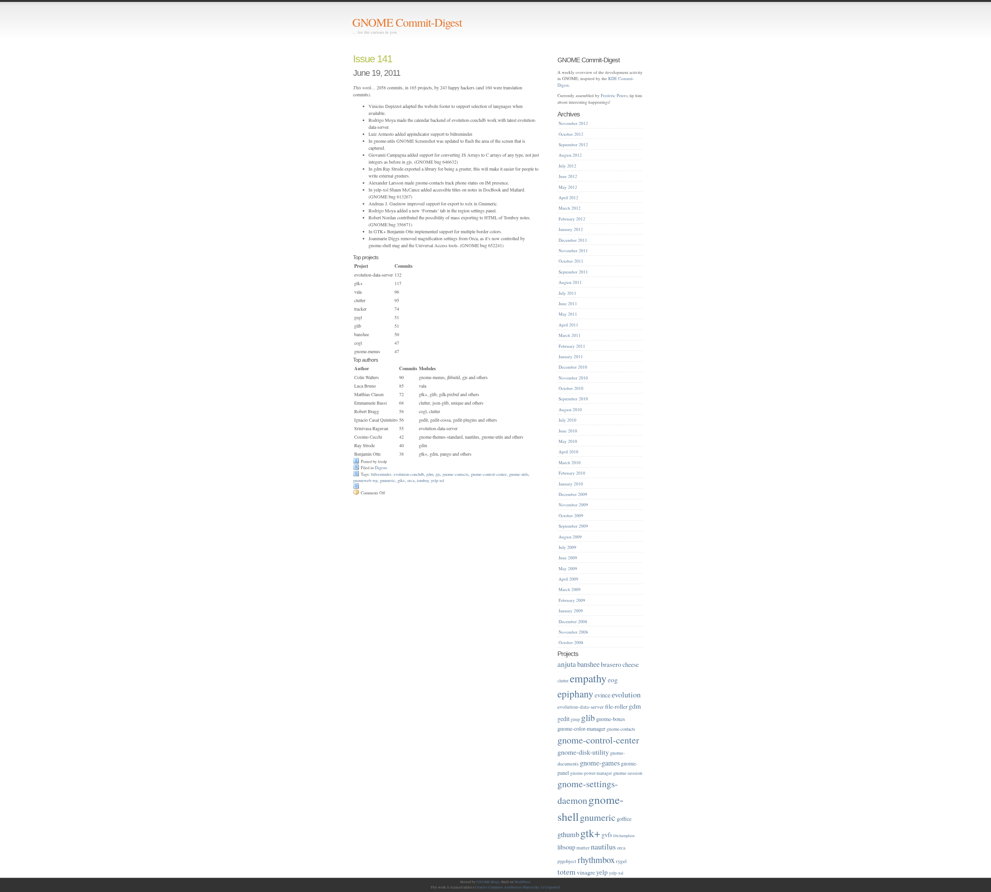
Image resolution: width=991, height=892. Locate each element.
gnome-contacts (455, 474)
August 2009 (570, 537)
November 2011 (573, 250)
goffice (624, 818)
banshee (588, 664)
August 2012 (570, 155)
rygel (621, 861)
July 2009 (567, 547)
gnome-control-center (489, 474)
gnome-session (627, 773)
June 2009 (568, 557)
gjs (437, 474)
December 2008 (573, 621)
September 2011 (573, 272)
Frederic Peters (614, 95)
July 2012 (567, 166)
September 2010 (573, 399)
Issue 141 (372, 59)
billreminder (381, 474)
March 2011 (570, 335)
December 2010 (573, 367)
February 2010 (572, 473)
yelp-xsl (437, 480)
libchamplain (623, 835)
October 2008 (571, 642)
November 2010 (573, 378)
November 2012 (573, 123)
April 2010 (568, 452)
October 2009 (571, 515)
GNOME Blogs (488, 882)
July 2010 (567, 420)
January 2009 (571, 610)
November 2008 (573, 632)
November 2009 (573, 505)
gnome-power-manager (591, 773)
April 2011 (568, 325)
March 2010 (570, 462)
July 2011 (567, 293)
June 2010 (568, 431)
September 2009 (573, 526)
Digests (381, 467)
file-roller (616, 706)
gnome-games (600, 762)
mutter (583, 847)
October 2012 (571, 134)
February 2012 (572, 219)
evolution (626, 694)
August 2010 (570, 409)
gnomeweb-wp (365, 480)
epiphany (575, 693)
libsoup (566, 847)
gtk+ (401, 480)
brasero (611, 664)
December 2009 (573, 494)
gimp (575, 719)
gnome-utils (518, 474)
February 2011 (572, 346)
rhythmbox (596, 859)
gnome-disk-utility (583, 752)
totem (566, 871)
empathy (588, 678)
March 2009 (570, 589)
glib (588, 717)
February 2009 (572, 600)
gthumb (568, 834)
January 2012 (571, 229)
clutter (563, 681)
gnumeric (387, 480)
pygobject (566, 861)
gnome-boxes (610, 719)
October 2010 (571, 388)
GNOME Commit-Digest (407, 22)
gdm (429, 474)
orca (411, 480)
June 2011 (568, 303)
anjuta (566, 664)
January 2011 (571, 356)
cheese (630, 664)
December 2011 (573, 240)
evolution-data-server (580, 706)
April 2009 (568, 579)
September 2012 (573, 144)
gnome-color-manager (581, 728)
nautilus (603, 846)
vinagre (586, 872)
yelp (602, 872)
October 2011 (571, 261)
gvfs (607, 834)
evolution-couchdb (409, 474)
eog (613, 679)
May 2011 (568, 314)
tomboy (423, 480)
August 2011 (570, 282)
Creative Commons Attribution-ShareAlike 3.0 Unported (517, 887)
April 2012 (568, 197)
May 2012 (568, 187)
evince (602, 695)
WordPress (522, 882)
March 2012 (570, 208)
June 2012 (568, 176)
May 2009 (568, 568)
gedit (563, 718)
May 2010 (568, 441)
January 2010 (571, 484)
